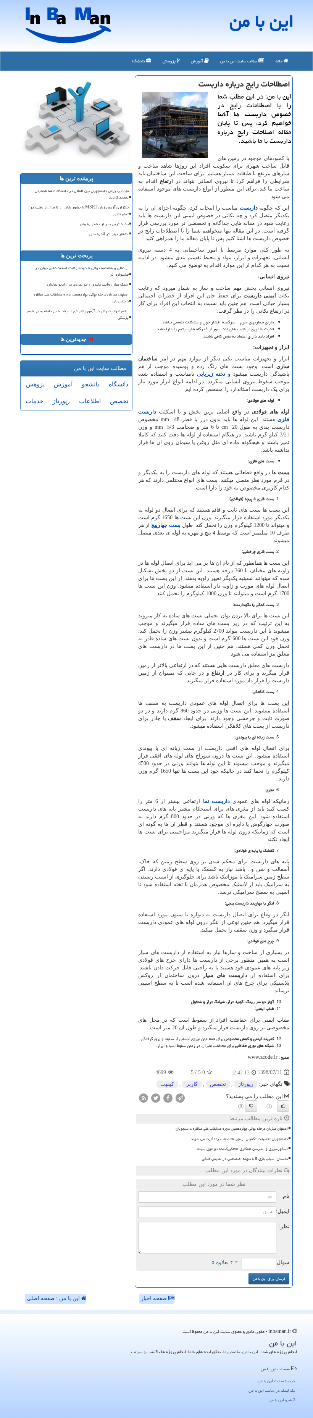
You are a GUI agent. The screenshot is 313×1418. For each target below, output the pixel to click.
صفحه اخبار (154, 1298)
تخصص (218, 1084)
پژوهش (170, 61)
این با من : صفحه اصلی (54, 1298)
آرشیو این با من (282, 1400)
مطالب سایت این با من (239, 61)
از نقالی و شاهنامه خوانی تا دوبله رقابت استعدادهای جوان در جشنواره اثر (82, 271)
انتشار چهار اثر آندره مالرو (109, 234)
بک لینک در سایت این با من (271, 1390)
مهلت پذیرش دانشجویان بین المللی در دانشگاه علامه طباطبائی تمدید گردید (82, 194)
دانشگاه (139, 61)
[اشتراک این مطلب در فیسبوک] (168, 1097)
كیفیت (167, 1084)
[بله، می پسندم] (283, 1106)
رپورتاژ (245, 1084)
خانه (280, 61)
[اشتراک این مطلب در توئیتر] (155, 1097)
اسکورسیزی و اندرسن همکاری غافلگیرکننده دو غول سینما (242, 1149)
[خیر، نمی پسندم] (251, 1106)
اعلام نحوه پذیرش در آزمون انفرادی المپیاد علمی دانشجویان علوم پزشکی (78, 314)
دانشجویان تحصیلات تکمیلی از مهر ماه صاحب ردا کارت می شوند (239, 1139)
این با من (261, 21)
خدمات (35, 401)
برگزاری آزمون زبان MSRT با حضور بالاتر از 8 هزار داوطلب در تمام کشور (79, 210)
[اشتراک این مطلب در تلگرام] (180, 1097)
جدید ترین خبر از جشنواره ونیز (104, 224)
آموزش (197, 61)
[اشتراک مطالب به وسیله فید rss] (143, 1097)
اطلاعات (90, 401)
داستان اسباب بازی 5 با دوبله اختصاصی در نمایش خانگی (245, 1159)
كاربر (192, 1084)
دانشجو (91, 384)
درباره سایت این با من (276, 1381)
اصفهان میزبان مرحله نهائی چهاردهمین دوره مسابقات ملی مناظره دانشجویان (232, 1128)
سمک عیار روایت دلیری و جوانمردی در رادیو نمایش (88, 284)
